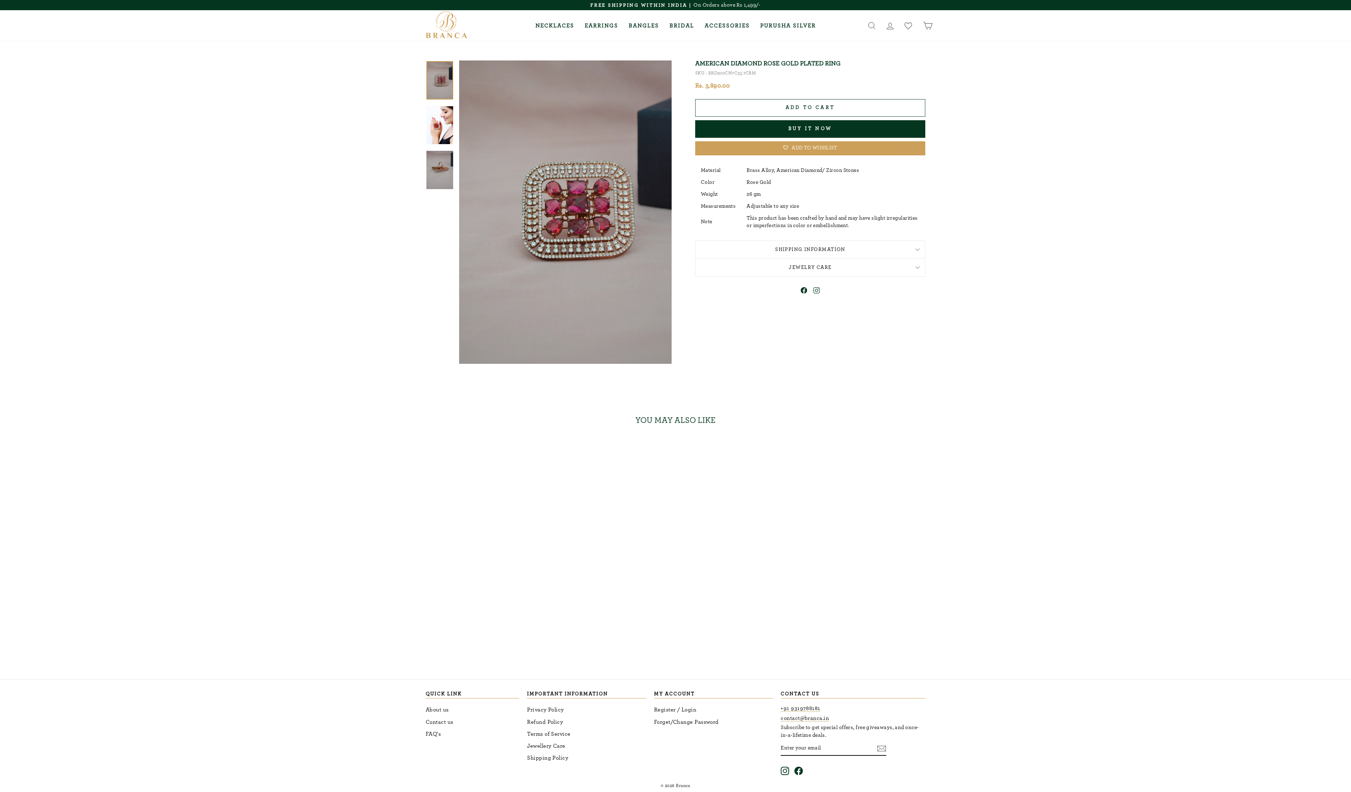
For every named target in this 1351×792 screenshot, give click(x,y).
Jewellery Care (546, 746)
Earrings (601, 25)
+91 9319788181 (800, 708)
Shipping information (810, 249)
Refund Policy (545, 722)
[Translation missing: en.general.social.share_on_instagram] (816, 291)
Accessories (727, 25)
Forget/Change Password (686, 722)
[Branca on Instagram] (785, 770)
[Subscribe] (881, 748)
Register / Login (675, 710)
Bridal (682, 25)
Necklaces (554, 25)
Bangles (644, 25)
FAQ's (433, 734)
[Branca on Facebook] (798, 770)
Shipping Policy (547, 758)
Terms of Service (548, 734)
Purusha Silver (788, 25)
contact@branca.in (805, 718)
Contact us (439, 722)
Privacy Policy (545, 710)
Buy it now (810, 128)
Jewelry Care (810, 267)
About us (437, 710)
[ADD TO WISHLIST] (536, 451)
